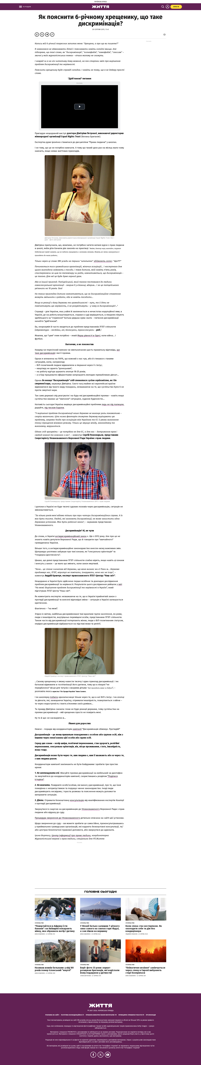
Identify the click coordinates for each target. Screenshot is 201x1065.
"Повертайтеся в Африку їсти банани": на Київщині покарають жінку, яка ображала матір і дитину (55, 928)
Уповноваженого (91, 809)
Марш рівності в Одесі (88, 335)
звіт (120, 584)
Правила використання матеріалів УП (101, 1015)
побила (54, 697)
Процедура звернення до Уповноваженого (57, 818)
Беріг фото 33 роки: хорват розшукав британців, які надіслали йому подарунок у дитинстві (99, 970)
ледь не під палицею (113, 404)
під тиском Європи (54, 407)
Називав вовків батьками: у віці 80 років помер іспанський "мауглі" (54, 969)
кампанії (77, 729)
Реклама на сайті (52, 1015)
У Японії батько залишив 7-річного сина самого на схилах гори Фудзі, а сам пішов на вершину (100, 928)
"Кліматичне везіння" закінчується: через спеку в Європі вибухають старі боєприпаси (145, 970)
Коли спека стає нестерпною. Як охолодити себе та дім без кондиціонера (144, 928)
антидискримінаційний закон (71, 536)
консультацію (77, 800)
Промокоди (151, 1015)
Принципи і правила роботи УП (131, 1015)
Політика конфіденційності (72, 1015)
